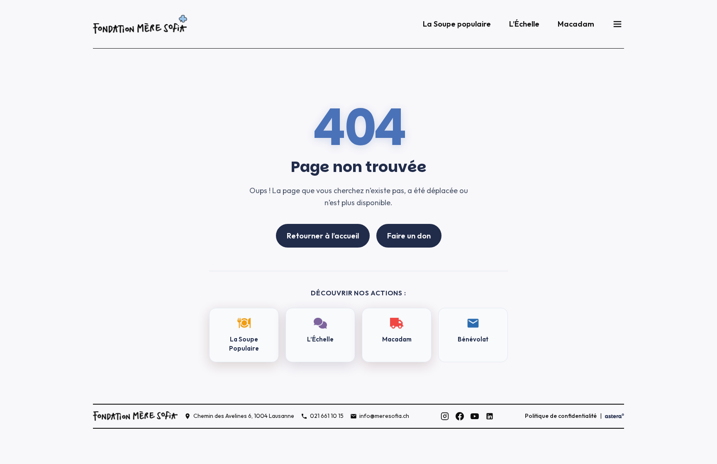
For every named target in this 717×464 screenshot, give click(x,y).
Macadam (576, 24)
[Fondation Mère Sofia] (140, 24)
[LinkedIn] (490, 416)
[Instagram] (445, 416)
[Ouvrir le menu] (617, 24)
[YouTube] (475, 416)
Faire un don (409, 236)
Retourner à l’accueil (323, 236)
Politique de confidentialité (561, 416)
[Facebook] (460, 416)
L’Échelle (524, 24)
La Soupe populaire (457, 24)
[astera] (614, 416)
